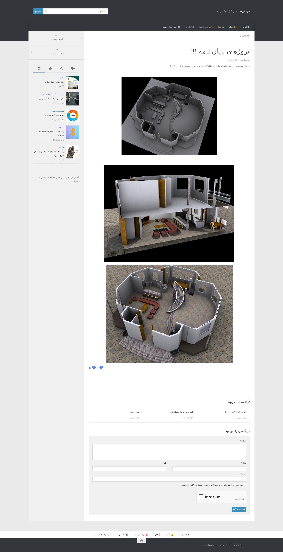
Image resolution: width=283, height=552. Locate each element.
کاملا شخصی (46, 94)
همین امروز (134, 412)
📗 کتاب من (190, 27)
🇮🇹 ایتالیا (246, 27)
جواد (241, 60)
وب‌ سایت (242, 474)
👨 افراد (220, 27)
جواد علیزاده (245, 11)
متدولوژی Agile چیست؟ (54, 115)
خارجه (61, 147)
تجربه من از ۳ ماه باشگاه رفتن (51, 98)
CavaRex (245, 36)
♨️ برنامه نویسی (206, 27)
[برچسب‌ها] (73, 69)
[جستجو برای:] (75, 11)
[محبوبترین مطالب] (50, 69)
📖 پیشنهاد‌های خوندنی (171, 27)
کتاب (62, 78)
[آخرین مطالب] (39, 69)
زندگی (55, 94)
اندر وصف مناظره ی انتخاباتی (181, 412)
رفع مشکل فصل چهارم (54, 82)
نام (164, 463)
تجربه (61, 94)
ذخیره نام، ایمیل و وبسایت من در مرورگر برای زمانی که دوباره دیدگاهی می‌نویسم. (212, 485)
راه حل (61, 127)
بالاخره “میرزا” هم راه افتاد (235, 412)
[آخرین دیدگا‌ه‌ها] (62, 69)
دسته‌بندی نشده (57, 111)
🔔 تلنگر (232, 27)
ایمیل (243, 463)
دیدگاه (243, 441)
